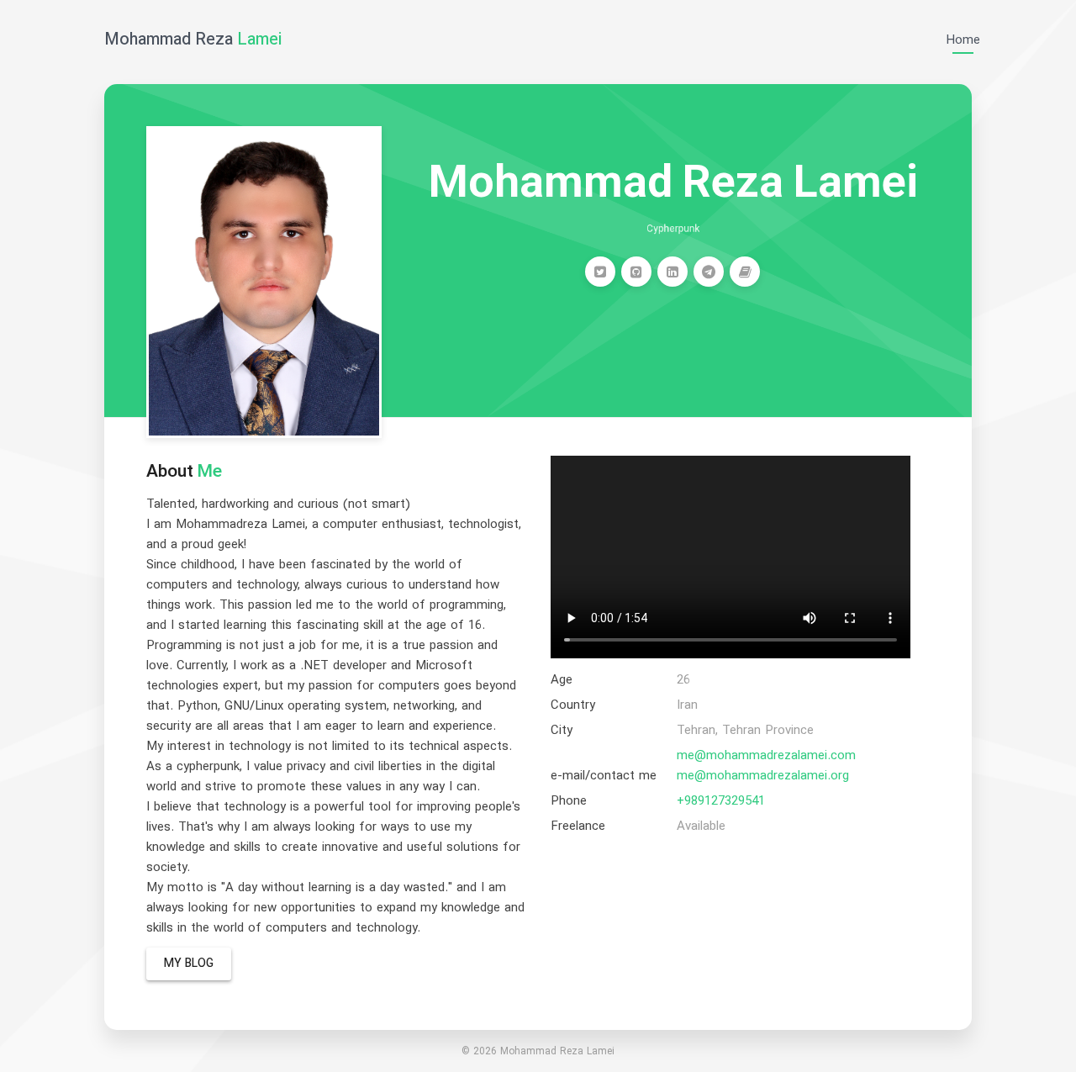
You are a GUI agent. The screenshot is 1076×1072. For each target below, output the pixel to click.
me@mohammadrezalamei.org (763, 776)
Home (963, 40)
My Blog (189, 964)
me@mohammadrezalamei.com (766, 756)
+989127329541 (721, 801)
